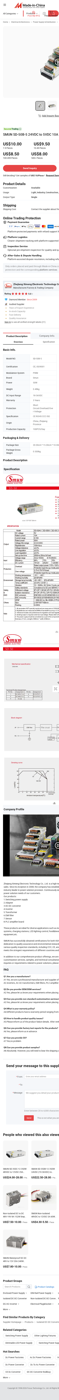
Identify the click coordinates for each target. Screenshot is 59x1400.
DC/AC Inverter (10, 1303)
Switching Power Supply (16, 1335)
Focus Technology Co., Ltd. (38, 1388)
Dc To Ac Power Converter (42, 1364)
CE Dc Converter (13, 1371)
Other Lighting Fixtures (45, 1335)
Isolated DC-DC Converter (15, 1298)
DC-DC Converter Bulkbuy (39, 1371)
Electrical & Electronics (20, 22)
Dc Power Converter (14, 1364)
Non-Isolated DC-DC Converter (45, 1298)
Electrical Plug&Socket (41, 1303)
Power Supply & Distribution (44, 22)
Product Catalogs (45, 1286)
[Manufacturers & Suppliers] (29, 5)
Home (5, 22)
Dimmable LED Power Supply (18, 1342)
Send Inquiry (30, 168)
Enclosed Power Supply (14, 1293)
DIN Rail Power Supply (41, 1293)
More (5, 1377)
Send (29, 1117)
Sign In (8, 322)
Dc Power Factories (14, 1357)
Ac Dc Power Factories (40, 1357)
